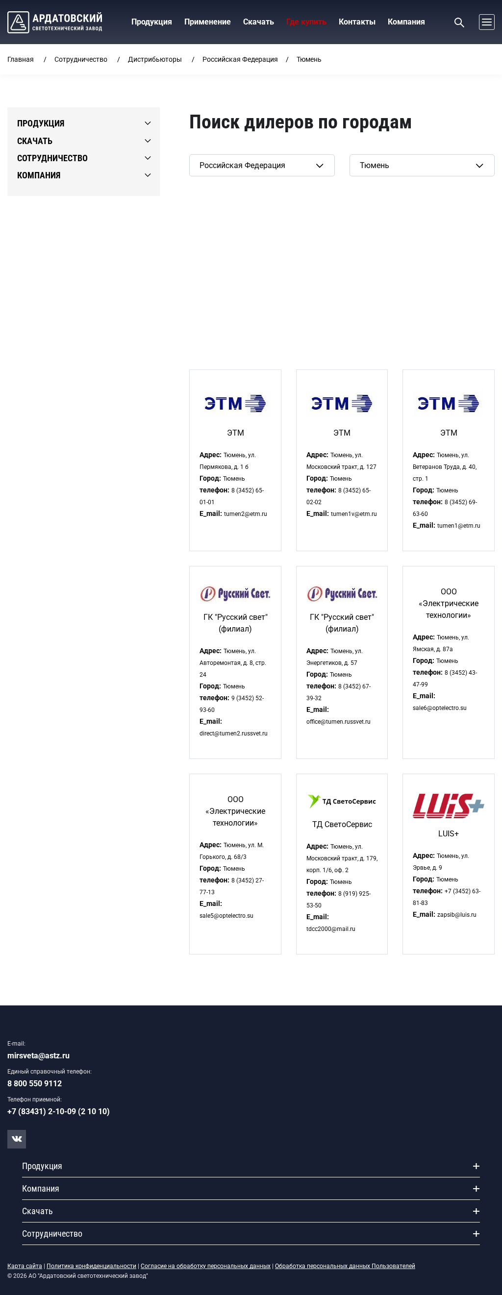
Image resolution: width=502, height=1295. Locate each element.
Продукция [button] (151, 21)
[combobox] (261, 165)
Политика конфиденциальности (91, 1266)
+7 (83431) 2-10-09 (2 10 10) (58, 1111)
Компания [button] (406, 21)
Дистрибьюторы (155, 59)
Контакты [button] (357, 21)
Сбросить (206, 191)
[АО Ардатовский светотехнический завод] (54, 22)
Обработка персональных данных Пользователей (345, 1266)
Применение (207, 21)
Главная (20, 59)
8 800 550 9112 (34, 1083)
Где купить (306, 21)
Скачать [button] (258, 21)
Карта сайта (24, 1266)
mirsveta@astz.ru (38, 1055)
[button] (484, 22)
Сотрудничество (80, 59)
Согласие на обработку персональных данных (206, 1266)
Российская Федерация (240, 59)
